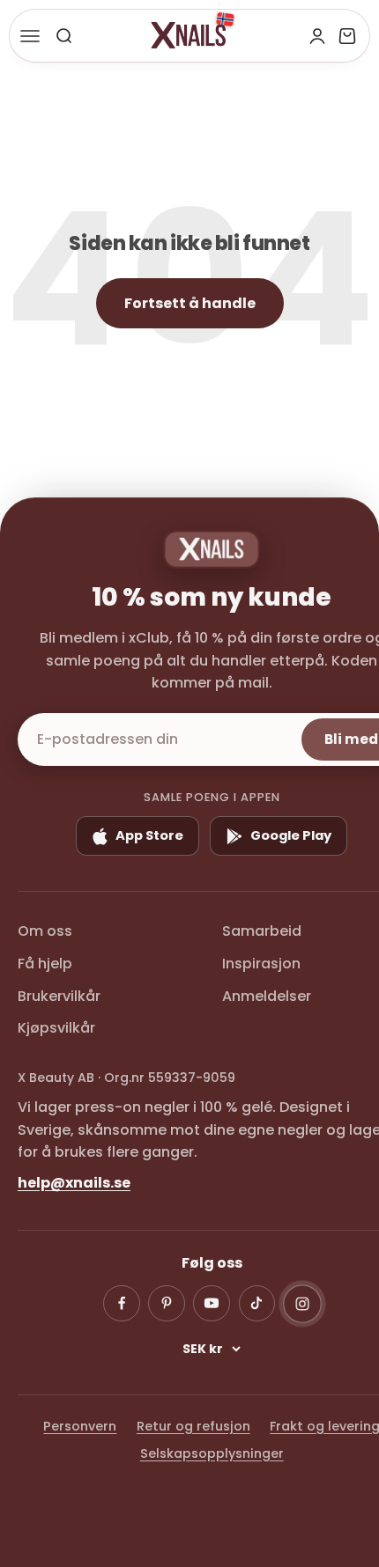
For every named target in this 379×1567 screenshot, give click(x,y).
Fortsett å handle (190, 303)
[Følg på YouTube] (211, 1303)
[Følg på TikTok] (257, 1303)
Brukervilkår (59, 996)
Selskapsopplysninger (212, 1453)
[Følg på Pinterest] (166, 1303)
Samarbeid (261, 931)
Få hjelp (45, 963)
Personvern (79, 1426)
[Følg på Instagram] (302, 1303)
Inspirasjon (261, 963)
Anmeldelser (266, 996)
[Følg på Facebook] (121, 1303)
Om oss (45, 931)
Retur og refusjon (193, 1426)
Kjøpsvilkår (56, 1028)
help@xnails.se (74, 1183)
